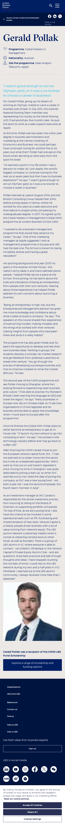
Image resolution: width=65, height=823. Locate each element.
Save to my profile (50, 23)
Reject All (32, 812)
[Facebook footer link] (35, 769)
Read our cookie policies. (16, 799)
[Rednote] (6, 779)
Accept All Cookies (32, 805)
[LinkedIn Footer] (6, 769)
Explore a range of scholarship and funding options (32, 665)
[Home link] (6, 6)
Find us (10, 716)
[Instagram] (25, 769)
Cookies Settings (32, 819)
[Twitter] (44, 769)
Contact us (12, 709)
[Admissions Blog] (25, 779)
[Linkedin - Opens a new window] (55, 16)
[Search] (50, 5)
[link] (32, 748)
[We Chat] (53, 769)
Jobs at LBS (12, 725)
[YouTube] (16, 769)
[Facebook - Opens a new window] (49, 16)
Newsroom (12, 702)
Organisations (13, 687)
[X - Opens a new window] (60, 16)
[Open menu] (57, 5)
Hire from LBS (13, 694)
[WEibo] (16, 779)
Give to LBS (12, 732)
